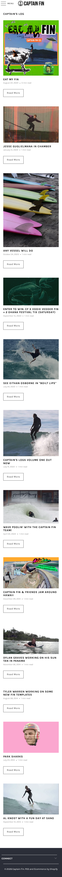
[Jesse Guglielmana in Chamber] (31, 124)
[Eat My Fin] (31, 48)
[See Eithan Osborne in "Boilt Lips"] (31, 359)
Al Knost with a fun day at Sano (28, 818)
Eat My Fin (11, 79)
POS (27, 869)
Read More (13, 92)
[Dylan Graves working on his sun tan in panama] (31, 638)
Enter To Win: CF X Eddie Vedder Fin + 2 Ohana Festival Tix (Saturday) (31, 311)
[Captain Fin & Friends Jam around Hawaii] (31, 572)
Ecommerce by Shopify (46, 869)
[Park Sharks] (31, 737)
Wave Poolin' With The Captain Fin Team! (29, 529)
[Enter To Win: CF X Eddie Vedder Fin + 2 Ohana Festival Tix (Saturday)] (31, 291)
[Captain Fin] (31, 3)
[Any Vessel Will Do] (31, 210)
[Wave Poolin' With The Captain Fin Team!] (31, 506)
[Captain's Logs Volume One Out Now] (31, 433)
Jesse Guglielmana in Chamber (27, 146)
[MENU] (1, 3)
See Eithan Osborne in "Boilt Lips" (29, 383)
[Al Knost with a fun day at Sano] (31, 799)
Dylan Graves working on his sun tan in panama (29, 659)
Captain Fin (18, 869)
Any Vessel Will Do (18, 250)
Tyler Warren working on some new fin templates (28, 693)
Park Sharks (13, 756)
